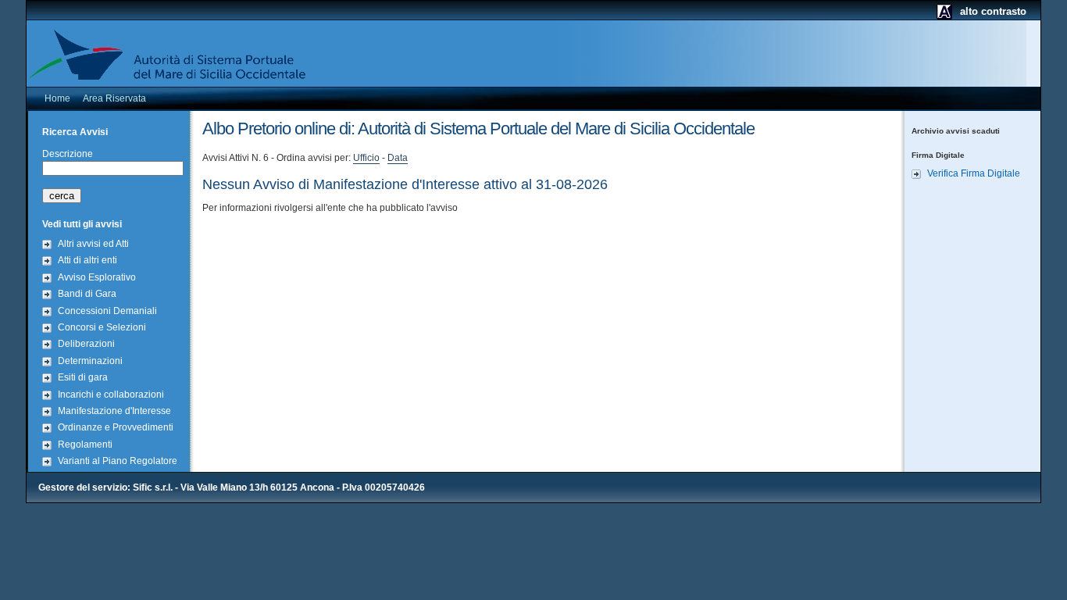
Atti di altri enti (87, 260)
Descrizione (67, 153)
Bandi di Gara (87, 293)
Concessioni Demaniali (107, 310)
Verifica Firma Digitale (973, 173)
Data (397, 157)
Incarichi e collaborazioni (111, 394)
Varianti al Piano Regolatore (117, 460)
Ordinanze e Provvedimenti (115, 427)
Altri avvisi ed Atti (93, 243)
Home (57, 98)
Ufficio (366, 157)
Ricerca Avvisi (75, 132)
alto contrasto (993, 11)
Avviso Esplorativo (97, 277)
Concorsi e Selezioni (102, 327)
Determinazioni (90, 360)
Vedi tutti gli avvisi (82, 224)
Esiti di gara (83, 377)
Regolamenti (85, 444)
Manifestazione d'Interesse (114, 410)
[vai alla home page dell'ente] (171, 55)
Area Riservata (114, 98)
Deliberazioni (86, 343)
